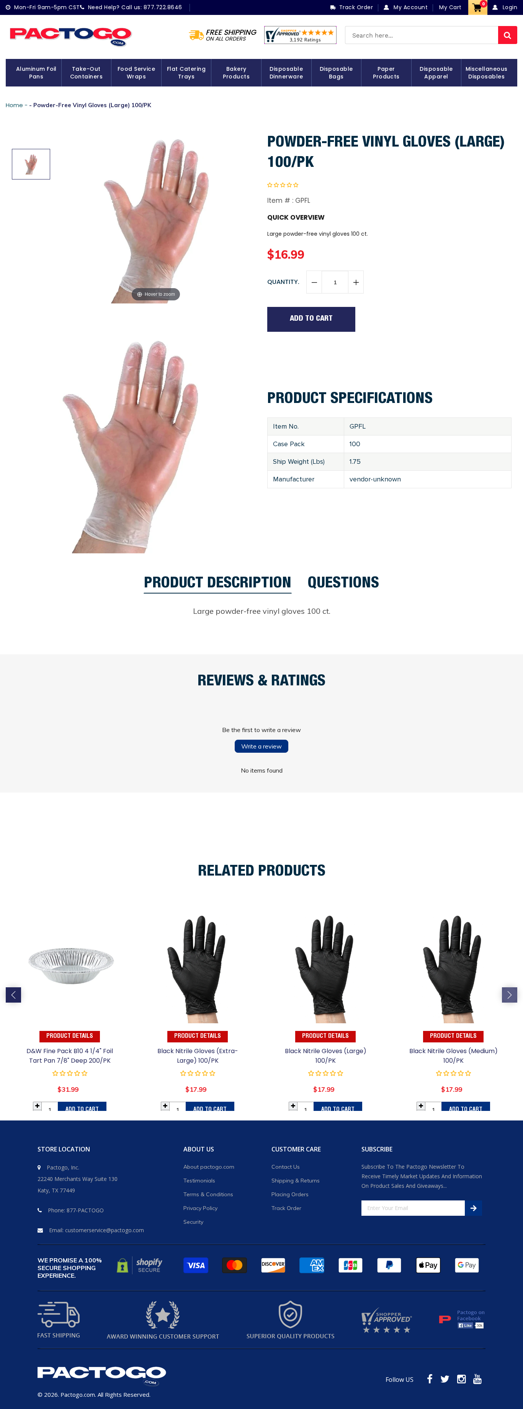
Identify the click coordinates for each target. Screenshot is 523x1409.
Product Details (69, 1037)
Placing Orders (290, 1194)
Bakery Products (236, 72)
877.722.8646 (163, 7)
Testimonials (199, 1180)
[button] (282, 185)
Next (509, 995)
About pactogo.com (208, 1166)
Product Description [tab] (217, 585)
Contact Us (285, 1166)
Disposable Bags (336, 72)
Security (193, 1221)
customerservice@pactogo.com (104, 1230)
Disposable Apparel (436, 72)
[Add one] (355, 282)
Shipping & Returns (295, 1180)
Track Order (286, 1208)
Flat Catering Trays (186, 72)
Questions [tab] (343, 585)
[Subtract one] (314, 282)
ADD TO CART (82, 1110)
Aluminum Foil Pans (36, 72)
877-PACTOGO (85, 1210)
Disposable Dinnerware (286, 72)
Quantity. (283, 281)
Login (509, 7)
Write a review (261, 746)
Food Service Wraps (136, 72)
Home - (17, 105)
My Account (410, 7)
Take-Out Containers (86, 72)
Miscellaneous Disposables (487, 72)
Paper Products (386, 72)
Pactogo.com (77, 1394)
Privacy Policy (200, 1208)
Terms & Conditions (208, 1194)
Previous (13, 995)
